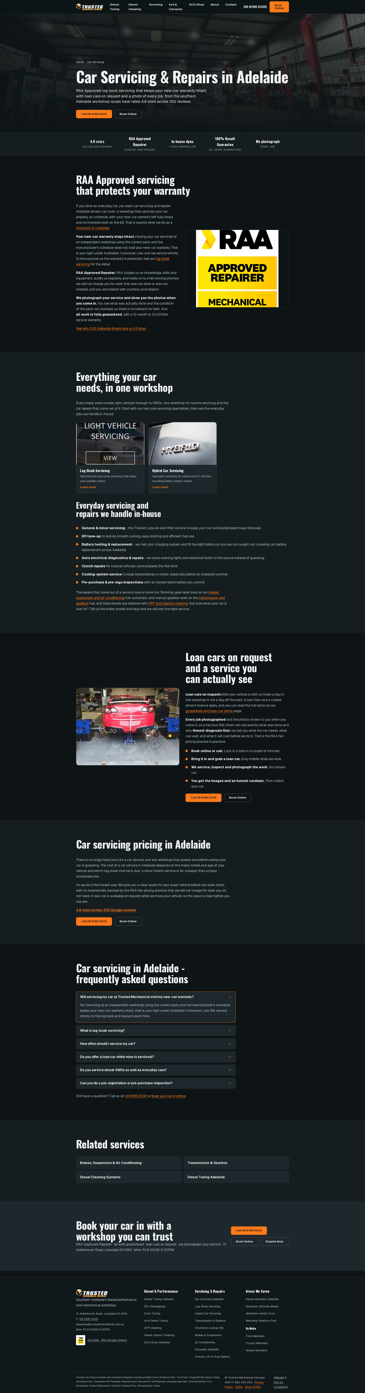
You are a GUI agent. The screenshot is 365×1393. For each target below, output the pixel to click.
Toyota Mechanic (257, 1343)
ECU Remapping (154, 1306)
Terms (239, 1387)
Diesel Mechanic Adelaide (262, 1299)
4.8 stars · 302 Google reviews (107, 1340)
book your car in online (169, 1096)
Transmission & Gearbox (208, 1163)
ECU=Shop (196, 4)
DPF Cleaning (153, 1328)
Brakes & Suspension (208, 1335)
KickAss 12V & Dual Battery (212, 1356)
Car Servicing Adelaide (209, 1299)
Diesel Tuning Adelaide (206, 1177)
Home (80, 62)
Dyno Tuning (152, 1313)
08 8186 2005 (255, 7)
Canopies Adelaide (207, 1349)
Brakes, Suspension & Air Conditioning (111, 1163)
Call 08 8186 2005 (94, 114)
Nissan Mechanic (256, 1350)
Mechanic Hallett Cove (260, 1313)
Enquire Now (274, 1241)
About (214, 4)
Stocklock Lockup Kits (209, 1328)
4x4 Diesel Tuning (156, 1320)
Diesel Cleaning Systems (100, 1177)
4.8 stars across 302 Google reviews (106, 910)
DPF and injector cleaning (168, 603)
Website (279, 1377)
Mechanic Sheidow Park (261, 1320)
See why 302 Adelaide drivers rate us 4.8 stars (111, 328)
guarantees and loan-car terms (209, 711)
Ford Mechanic (255, 1336)
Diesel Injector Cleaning (159, 1335)
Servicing (156, 4)
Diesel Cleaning (135, 7)
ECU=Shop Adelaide (157, 1342)
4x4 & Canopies (175, 7)
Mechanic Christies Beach (262, 1306)
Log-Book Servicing (207, 1306)
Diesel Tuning (114, 7)
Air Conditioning (205, 1342)
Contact (230, 4)
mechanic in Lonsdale (92, 228)
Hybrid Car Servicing (208, 1313)
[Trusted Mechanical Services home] (89, 7)
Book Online (279, 6)
